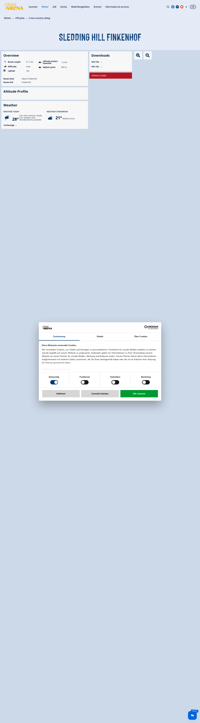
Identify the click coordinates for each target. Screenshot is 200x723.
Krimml (97, 7)
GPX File (95, 62)
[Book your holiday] (181, 6)
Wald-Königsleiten (80, 7)
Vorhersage (9, 125)
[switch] (85, 382)
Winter (45, 7)
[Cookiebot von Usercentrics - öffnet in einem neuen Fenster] (146, 327)
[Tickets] (172, 6)
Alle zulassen (139, 393)
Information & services (117, 7)
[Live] (177, 6)
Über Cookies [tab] (140, 336)
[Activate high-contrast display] (186, 6)
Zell (54, 7)
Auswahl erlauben (100, 393)
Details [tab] (100, 336)
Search (168, 6)
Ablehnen (60, 393)
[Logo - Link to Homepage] (13, 6)
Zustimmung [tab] (59, 336)
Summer (33, 7)
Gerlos (63, 7)
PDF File (95, 66)
